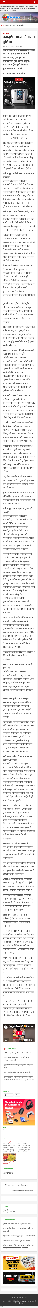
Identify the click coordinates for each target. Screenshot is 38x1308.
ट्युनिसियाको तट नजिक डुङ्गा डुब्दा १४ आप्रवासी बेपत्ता (19, 1236)
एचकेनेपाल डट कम (17, 46)
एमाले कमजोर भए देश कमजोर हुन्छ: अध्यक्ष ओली (18, 1072)
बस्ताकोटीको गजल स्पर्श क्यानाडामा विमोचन (23, 1191)
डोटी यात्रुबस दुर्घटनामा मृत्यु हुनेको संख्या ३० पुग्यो (17, 1185)
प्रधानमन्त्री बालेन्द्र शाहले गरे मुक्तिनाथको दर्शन (18, 1053)
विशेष (4, 33)
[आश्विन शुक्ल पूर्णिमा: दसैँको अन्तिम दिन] (9, 1157)
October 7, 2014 (7, 46)
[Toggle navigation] (3, 2)
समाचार (7, 33)
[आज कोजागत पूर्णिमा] (10, 1146)
